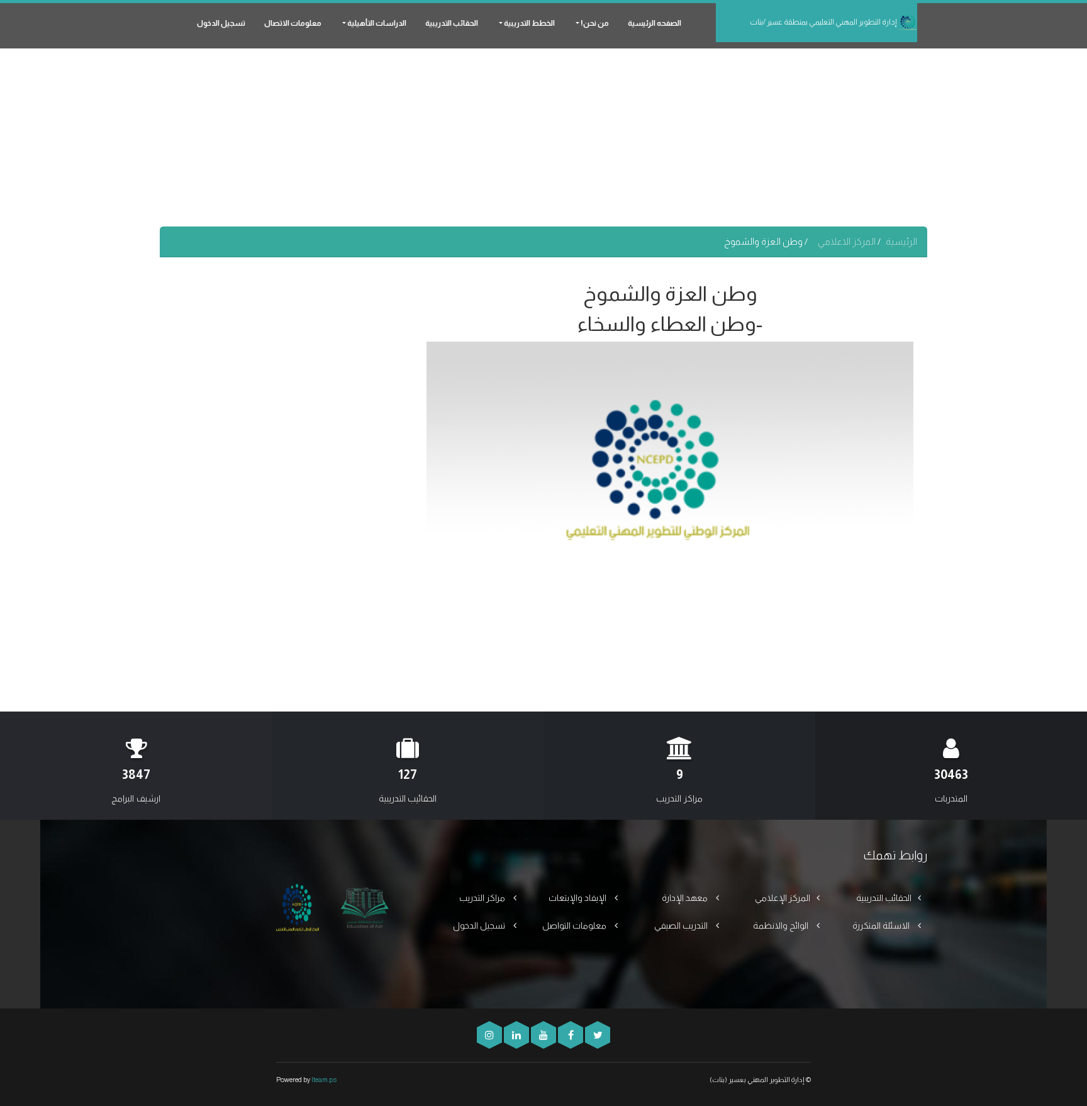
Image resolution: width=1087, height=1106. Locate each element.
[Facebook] (569, 1035)
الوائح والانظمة (781, 925)
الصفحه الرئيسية (654, 23)
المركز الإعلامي (782, 898)
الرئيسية (901, 241)
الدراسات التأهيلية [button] (376, 23)
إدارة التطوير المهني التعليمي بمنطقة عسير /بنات (824, 22)
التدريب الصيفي (682, 925)
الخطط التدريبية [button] (529, 23)
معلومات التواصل (575, 925)
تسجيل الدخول (221, 23)
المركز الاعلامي (848, 241)
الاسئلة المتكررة (881, 925)
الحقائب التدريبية (451, 23)
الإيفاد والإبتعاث (578, 898)
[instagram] (489, 1035)
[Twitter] (596, 1035)
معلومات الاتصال (292, 23)
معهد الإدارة (686, 898)
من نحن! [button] (594, 23)
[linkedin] (515, 1035)
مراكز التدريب (483, 898)
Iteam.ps (324, 1079)
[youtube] (542, 1035)
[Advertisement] (543, 138)
